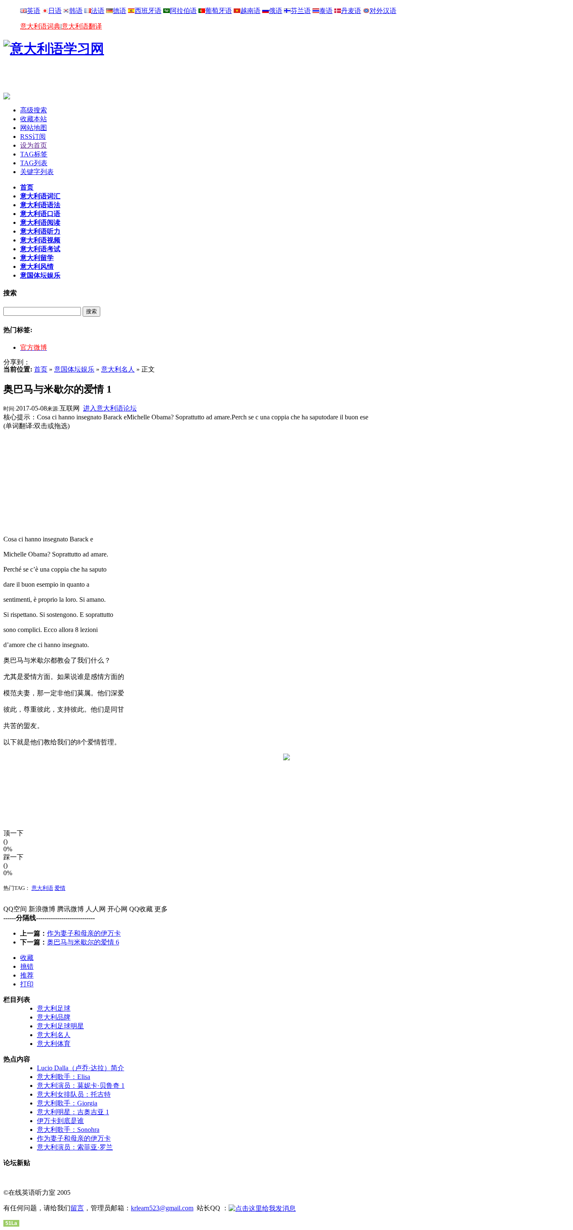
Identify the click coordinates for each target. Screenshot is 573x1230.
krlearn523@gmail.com (162, 1208)
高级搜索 (33, 110)
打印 (27, 984)
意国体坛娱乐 (74, 369)
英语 (33, 10)
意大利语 (42, 888)
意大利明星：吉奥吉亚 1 (73, 1112)
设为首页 (33, 145)
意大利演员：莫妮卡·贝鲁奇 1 (81, 1085)
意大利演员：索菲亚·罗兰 (75, 1147)
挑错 (27, 966)
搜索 (91, 311)
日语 (55, 10)
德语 (119, 10)
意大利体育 (53, 1043)
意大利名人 (118, 369)
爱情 (60, 888)
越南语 (250, 10)
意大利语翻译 (82, 26)
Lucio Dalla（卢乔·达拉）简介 (80, 1067)
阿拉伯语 (183, 10)
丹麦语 (351, 10)
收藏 (27, 957)
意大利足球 (53, 1008)
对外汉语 (383, 10)
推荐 (27, 975)
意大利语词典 (40, 26)
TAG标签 (33, 154)
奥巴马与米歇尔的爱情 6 (83, 942)
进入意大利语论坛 (110, 408)
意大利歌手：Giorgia (67, 1103)
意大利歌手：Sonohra (68, 1129)
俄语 (275, 10)
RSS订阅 (33, 136)
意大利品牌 (53, 1017)
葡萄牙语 (218, 10)
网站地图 (33, 127)
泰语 (326, 10)
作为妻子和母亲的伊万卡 (84, 933)
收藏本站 (33, 118)
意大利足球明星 (60, 1026)
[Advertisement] (101, 80)
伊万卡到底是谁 (60, 1120)
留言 (77, 1208)
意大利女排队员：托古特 (74, 1094)
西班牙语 (148, 10)
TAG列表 (33, 162)
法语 (97, 10)
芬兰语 (301, 10)
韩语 (76, 10)
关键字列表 (37, 171)
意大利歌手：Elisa (63, 1076)
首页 (40, 369)
